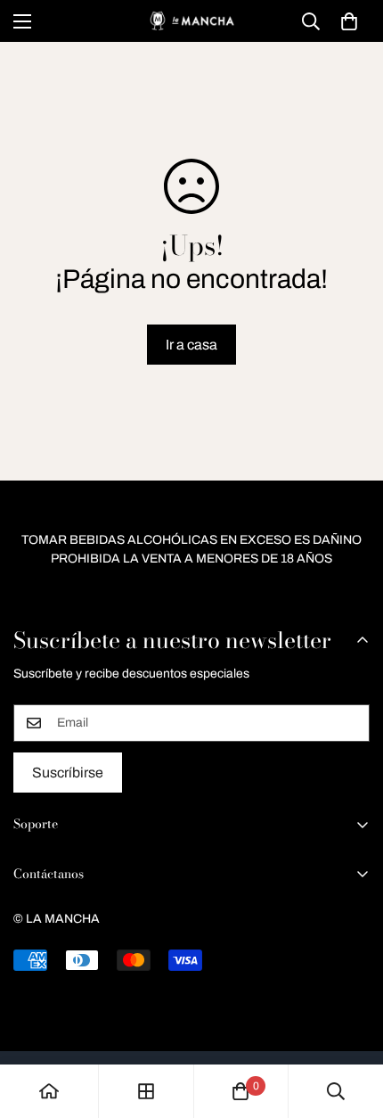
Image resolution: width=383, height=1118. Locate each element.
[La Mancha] (191, 21)
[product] (49, 1091)
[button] (349, 21)
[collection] (146, 1091)
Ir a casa (191, 344)
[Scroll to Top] (351, 1023)
